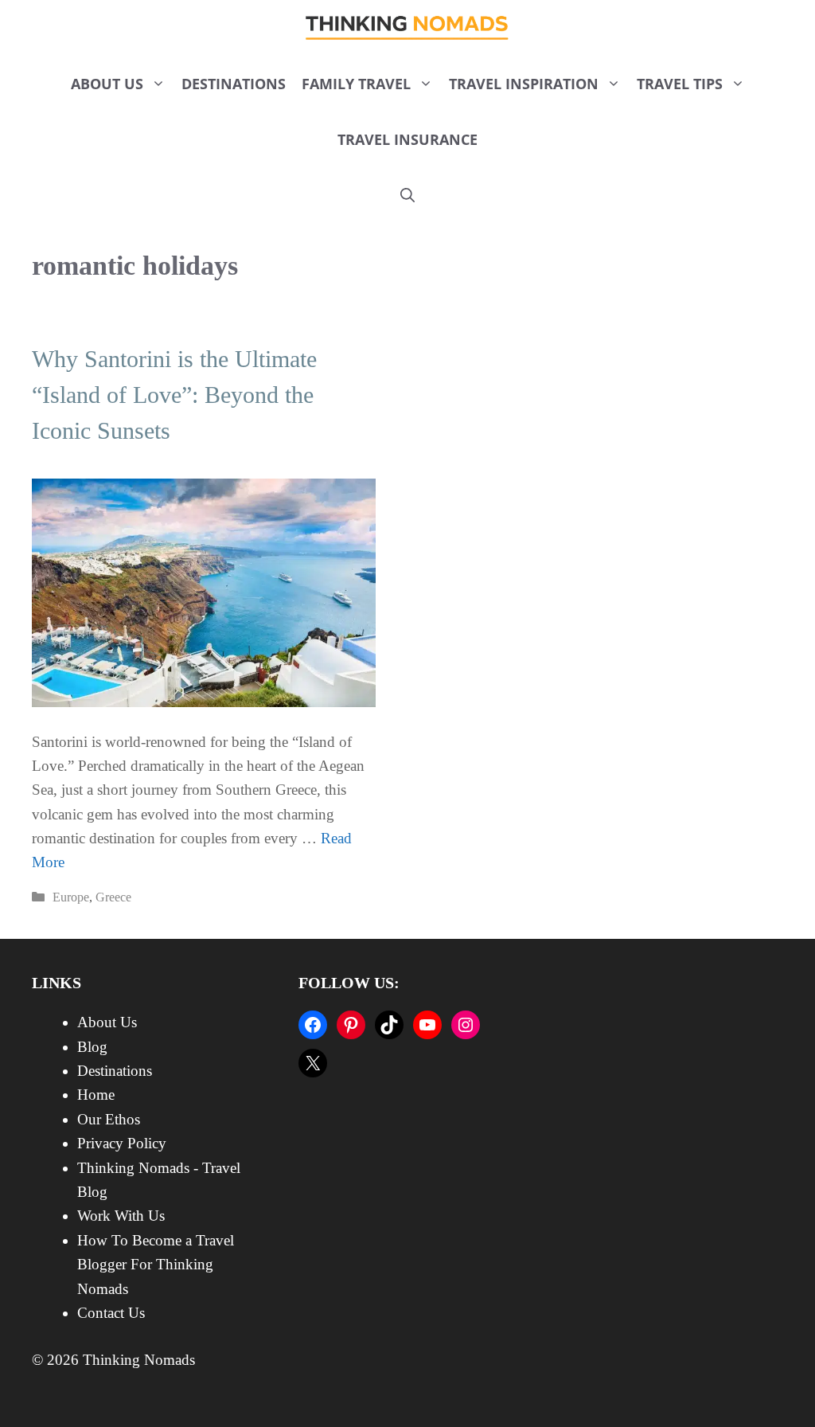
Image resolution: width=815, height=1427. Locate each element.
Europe (71, 897)
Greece (113, 897)
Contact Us (111, 1312)
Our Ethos (108, 1119)
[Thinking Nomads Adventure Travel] (408, 28)
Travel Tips (680, 83)
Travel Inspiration (524, 83)
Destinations (233, 83)
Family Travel (356, 83)
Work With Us (121, 1215)
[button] (407, 195)
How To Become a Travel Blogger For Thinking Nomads (155, 1264)
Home (96, 1094)
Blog (92, 1046)
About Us (107, 83)
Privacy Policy (121, 1143)
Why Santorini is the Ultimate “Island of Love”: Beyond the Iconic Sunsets (174, 395)
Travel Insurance (407, 139)
